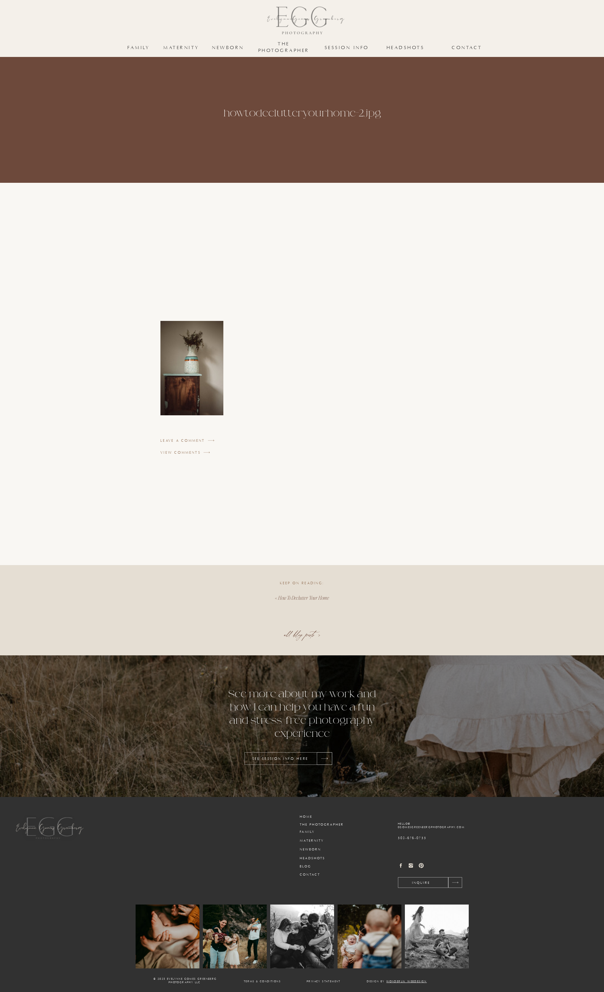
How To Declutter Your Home (303, 597)
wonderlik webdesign (406, 981)
